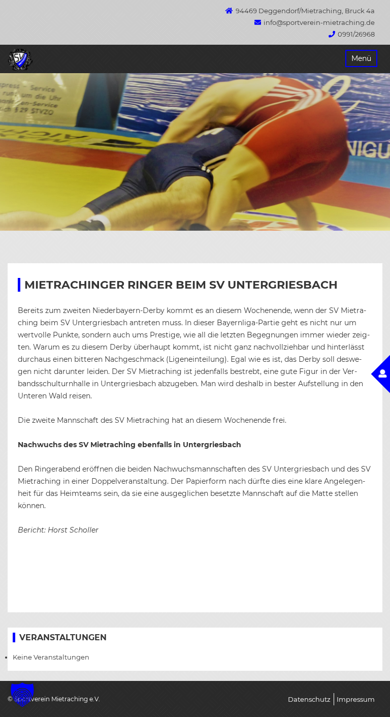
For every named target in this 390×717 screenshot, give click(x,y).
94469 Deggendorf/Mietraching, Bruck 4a (305, 11)
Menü (361, 58)
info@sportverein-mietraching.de (319, 22)
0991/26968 (356, 34)
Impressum (356, 699)
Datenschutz (309, 699)
